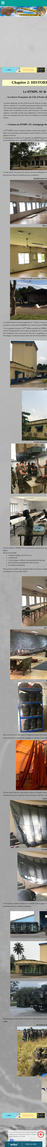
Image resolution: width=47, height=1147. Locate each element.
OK (12, 1140)
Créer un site (30, 1144)
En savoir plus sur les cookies (22, 1140)
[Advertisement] (23, 41)
